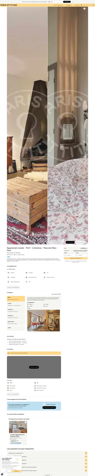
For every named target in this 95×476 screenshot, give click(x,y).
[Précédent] (8, 125)
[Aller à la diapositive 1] (17, 431)
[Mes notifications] (87, 5)
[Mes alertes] (84, 5)
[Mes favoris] (81, 5)
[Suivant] (86, 125)
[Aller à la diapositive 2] (18, 431)
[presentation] (59, 5)
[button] (2, 474)
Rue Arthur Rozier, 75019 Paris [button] (13, 252)
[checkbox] (84, 9)
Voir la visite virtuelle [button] (56, 294)
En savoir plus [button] (24, 341)
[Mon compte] (93, 5)
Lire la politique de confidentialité (8, 467)
